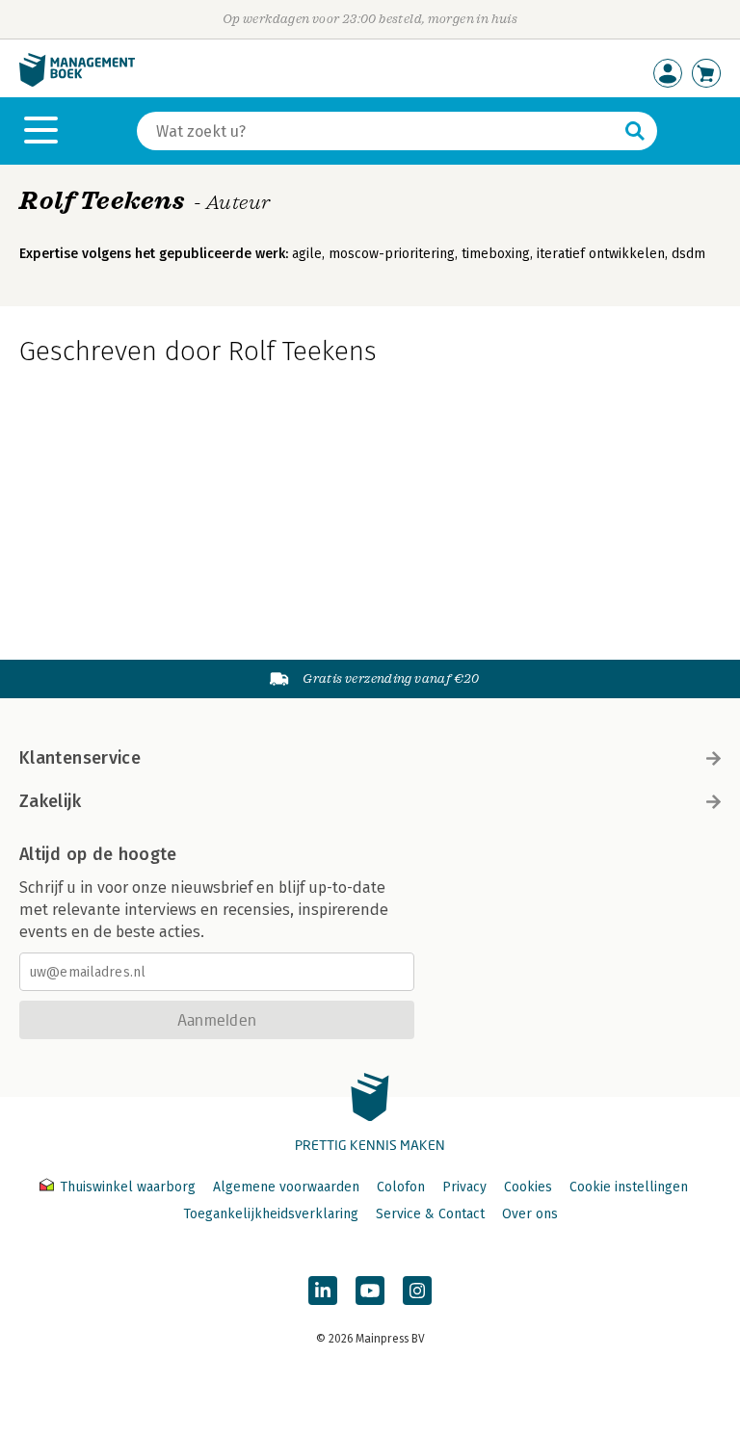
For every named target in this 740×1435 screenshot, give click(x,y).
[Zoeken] (635, 131)
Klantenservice (80, 758)
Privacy (464, 1187)
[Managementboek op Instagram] (417, 1290)
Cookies (528, 1187)
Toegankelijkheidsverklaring (270, 1214)
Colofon (401, 1187)
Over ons (530, 1214)
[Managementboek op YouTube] (370, 1290)
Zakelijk (50, 801)
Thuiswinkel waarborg (127, 1187)
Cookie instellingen (628, 1187)
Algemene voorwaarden (286, 1187)
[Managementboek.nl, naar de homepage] (77, 82)
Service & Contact (430, 1214)
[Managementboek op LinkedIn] (322, 1290)
